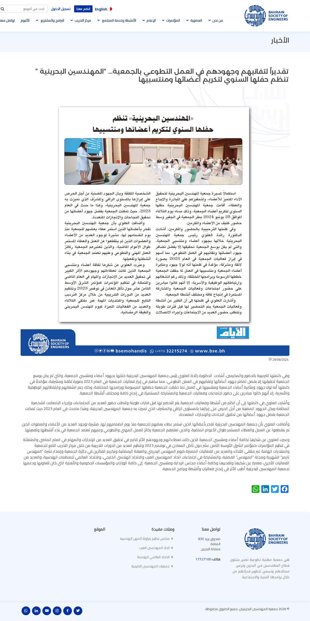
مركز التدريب (83, 20)
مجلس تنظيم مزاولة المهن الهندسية (145, 538)
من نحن (217, 20)
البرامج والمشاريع (52, 20)
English (101, 9)
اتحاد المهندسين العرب (154, 547)
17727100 (203, 559)
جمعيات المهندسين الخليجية (150, 566)
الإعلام (151, 20)
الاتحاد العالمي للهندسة (153, 557)
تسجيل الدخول (60, 9)
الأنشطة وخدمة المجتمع (118, 20)
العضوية (196, 20)
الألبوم (25, 20)
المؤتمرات (173, 20)
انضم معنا (83, 9)
